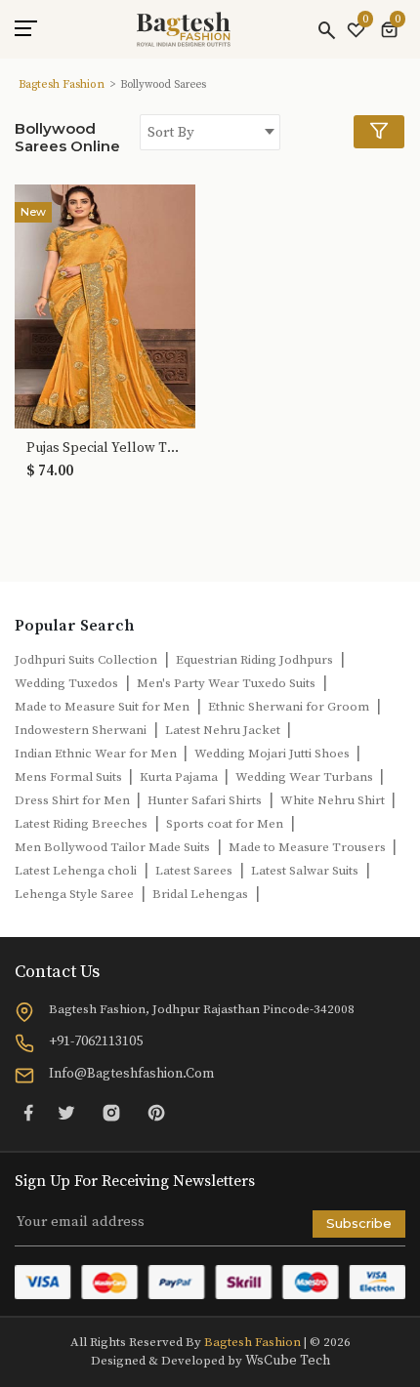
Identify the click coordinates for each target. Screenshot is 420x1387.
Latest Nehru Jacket (224, 730)
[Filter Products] (379, 131)
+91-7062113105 (96, 1041)
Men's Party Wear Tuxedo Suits (226, 683)
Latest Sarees (193, 870)
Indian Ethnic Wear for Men (97, 753)
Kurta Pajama (180, 777)
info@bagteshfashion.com (131, 1073)
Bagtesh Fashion (62, 84)
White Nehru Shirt (334, 800)
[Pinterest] (156, 1113)
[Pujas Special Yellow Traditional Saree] (105, 305)
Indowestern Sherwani (81, 730)
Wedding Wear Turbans (305, 777)
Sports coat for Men (224, 824)
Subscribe (359, 1223)
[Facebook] (28, 1113)
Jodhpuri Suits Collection (86, 660)
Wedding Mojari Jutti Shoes (273, 753)
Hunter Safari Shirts (204, 800)
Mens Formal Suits (70, 777)
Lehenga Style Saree (74, 894)
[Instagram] (111, 1113)
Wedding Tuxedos (66, 683)
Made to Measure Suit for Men (102, 706)
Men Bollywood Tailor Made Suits (112, 847)
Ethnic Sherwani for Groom (288, 706)
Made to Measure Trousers (309, 847)
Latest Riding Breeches (81, 824)
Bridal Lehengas (200, 894)
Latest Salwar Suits (304, 870)
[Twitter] (66, 1113)
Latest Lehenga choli (76, 870)
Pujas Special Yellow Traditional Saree (105, 448)
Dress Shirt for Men (74, 800)
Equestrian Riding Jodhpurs (254, 660)
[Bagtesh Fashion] (183, 29)
